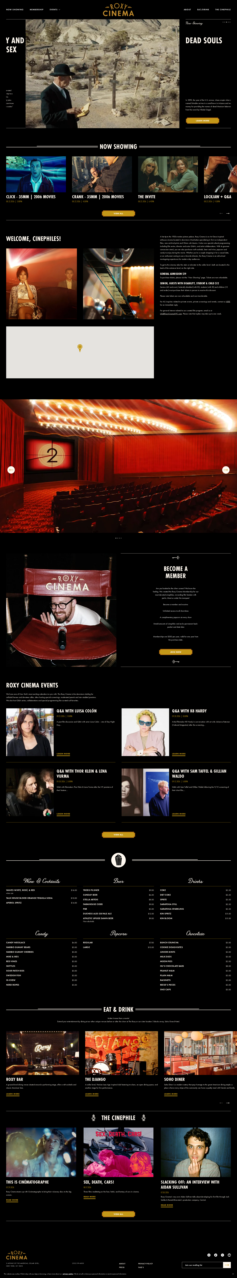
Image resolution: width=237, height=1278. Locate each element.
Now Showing (15, 10)
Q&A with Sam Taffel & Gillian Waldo (199, 773)
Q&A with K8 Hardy (189, 711)
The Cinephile (223, 10)
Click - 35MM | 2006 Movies (31, 196)
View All (118, 213)
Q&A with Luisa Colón (77, 711)
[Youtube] (229, 1255)
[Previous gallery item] (11, 470)
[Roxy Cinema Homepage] (118, 9)
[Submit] (227, 1265)
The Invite (146, 196)
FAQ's (141, 1267)
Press (121, 1267)
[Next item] (228, 213)
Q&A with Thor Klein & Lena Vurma (82, 773)
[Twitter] (222, 1255)
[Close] (233, 1274)
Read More (12, 1200)
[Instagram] (208, 1255)
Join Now (175, 652)
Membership (37, 10)
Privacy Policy (145, 1264)
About (187, 10)
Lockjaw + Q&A (217, 196)
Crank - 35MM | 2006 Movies (98, 196)
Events (54, 10)
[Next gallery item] (226, 470)
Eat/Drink (203, 10)
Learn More (183, 120)
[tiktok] (215, 1255)
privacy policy (68, 1274)
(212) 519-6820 (78, 1263)
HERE (228, 301)
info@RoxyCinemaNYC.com (171, 314)
